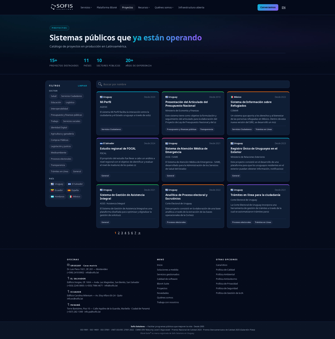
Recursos (144, 7)
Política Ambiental (225, 274)
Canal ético (221, 265)
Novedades (163, 293)
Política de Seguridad (227, 288)
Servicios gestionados (168, 274)
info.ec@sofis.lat (75, 298)
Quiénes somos (164, 7)
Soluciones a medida (167, 269)
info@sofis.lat (92, 272)
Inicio (160, 265)
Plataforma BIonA (107, 7)
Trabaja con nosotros (168, 302)
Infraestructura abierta (191, 7)
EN (283, 7)
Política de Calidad (225, 269)
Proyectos (127, 7)
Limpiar (82, 86)
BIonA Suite (163, 283)
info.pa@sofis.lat (92, 311)
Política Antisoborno (226, 278)
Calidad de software (167, 278)
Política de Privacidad (227, 283)
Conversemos (268, 7)
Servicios (86, 7)
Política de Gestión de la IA (229, 293)
